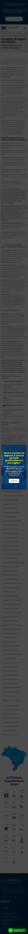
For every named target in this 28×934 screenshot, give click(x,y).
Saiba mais (14, 481)
